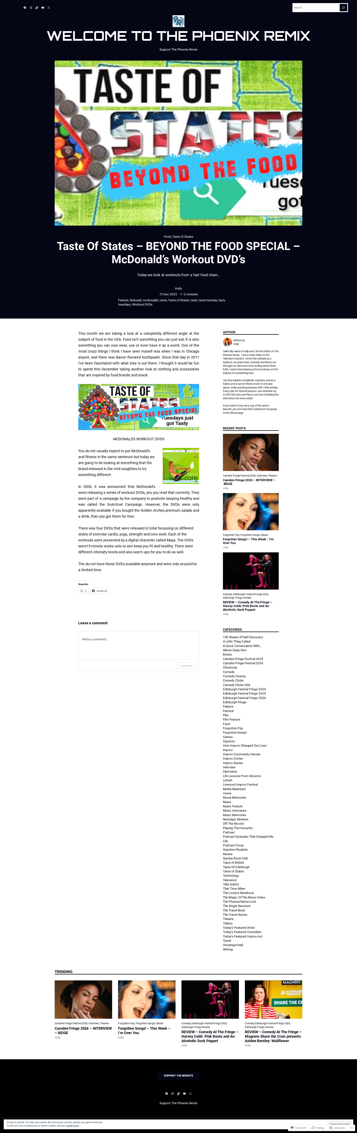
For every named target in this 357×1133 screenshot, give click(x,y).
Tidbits (228, 923)
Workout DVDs (142, 304)
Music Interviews (234, 810)
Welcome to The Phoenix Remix (178, 35)
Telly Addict (231, 884)
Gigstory (229, 741)
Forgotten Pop (231, 534)
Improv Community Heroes (241, 754)
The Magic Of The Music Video (244, 897)
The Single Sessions (237, 906)
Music (264, 534)
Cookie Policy (72, 1125)
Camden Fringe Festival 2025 (243, 659)
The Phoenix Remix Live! (239, 901)
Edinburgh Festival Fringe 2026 (250, 594)
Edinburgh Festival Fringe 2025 (244, 693)
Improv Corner (233, 758)
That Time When (234, 888)
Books (227, 654)
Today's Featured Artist (239, 927)
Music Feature (233, 806)
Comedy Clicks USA (236, 685)
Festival (228, 711)
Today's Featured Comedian (242, 932)
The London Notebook (238, 893)
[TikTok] (36, 7)
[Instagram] (30, 7)
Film (226, 715)
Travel (227, 940)
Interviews (230, 771)
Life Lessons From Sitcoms (242, 776)
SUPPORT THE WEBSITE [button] (178, 1075)
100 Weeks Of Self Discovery (243, 637)
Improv (228, 750)
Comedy (227, 594)
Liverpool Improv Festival (240, 784)
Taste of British (233, 862)
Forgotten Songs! (250, 534)
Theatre (272, 475)
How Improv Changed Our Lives (245, 745)
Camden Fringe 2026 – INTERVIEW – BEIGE (249, 482)
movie (227, 793)
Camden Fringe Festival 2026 (239, 475)
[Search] (343, 7)
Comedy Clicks (233, 680)
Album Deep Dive (235, 650)
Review (247, 597)
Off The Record (233, 823)
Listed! (227, 780)
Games (228, 737)
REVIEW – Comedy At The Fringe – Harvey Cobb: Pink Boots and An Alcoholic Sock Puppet (247, 606)
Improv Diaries (233, 763)
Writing (228, 949)
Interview (262, 475)
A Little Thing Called (236, 641)
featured (135, 300)
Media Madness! (234, 789)
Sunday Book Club (235, 858)
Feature (123, 300)
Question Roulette (235, 849)
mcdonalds (150, 300)
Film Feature (231, 719)
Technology (231, 875)
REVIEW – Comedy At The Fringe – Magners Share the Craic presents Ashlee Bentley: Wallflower (273, 1036)
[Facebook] (24, 7)
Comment (186, 665)
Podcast (229, 832)
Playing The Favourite (238, 828)
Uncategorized (233, 945)
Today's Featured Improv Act (243, 936)
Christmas (230, 667)
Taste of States (182, 236)
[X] (48, 7)
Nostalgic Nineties (235, 819)
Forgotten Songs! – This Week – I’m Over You (248, 541)
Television (230, 880)
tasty (194, 300)
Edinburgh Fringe (232, 597)
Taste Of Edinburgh (236, 867)
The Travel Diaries (235, 914)
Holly (178, 288)
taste (163, 300)
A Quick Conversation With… (242, 646)
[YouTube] (42, 7)
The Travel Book (234, 910)
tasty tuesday (208, 300)
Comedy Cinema (234, 676)
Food (167, 236)
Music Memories (234, 815)
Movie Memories (234, 797)
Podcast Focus (233, 845)
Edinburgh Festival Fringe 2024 (244, 689)
